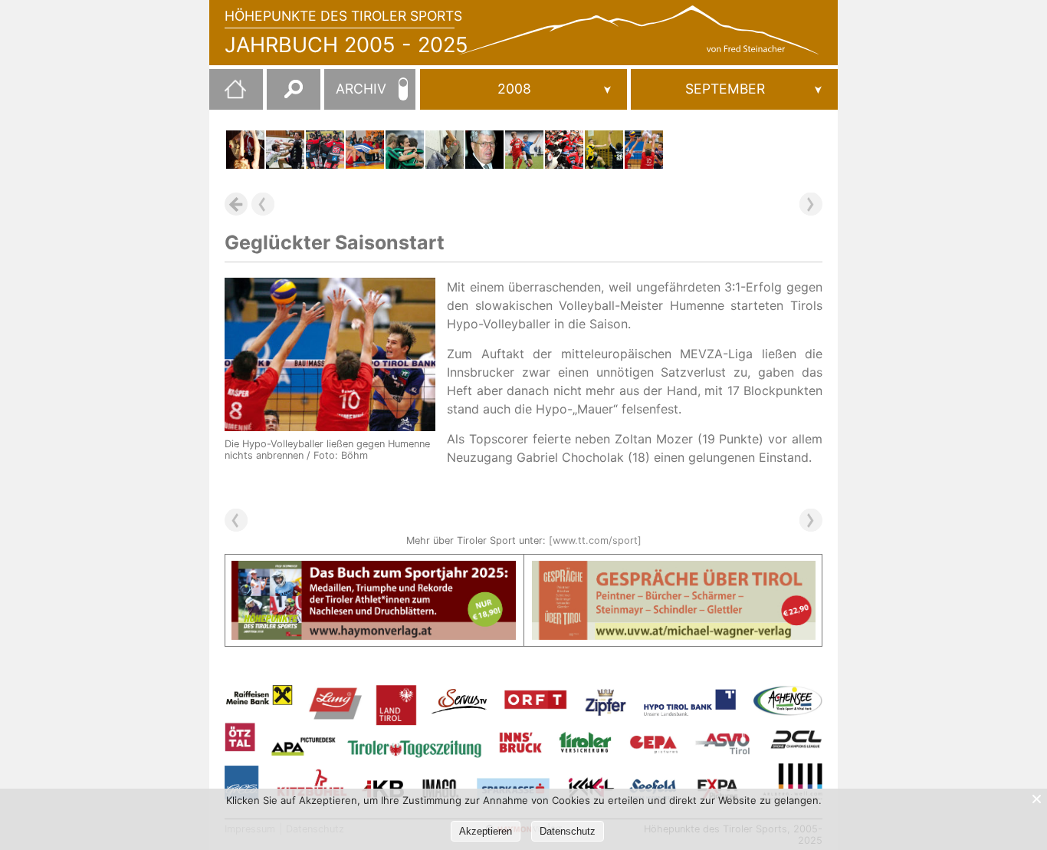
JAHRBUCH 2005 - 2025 (346, 45)
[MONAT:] (734, 89)
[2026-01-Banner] (373, 570)
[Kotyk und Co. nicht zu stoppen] (564, 149)
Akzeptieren (485, 831)
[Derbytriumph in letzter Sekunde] (604, 149)
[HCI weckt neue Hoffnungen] (325, 149)
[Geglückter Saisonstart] (644, 149)
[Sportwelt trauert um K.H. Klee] (484, 149)
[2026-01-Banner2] (674, 570)
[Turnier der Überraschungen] (524, 149)
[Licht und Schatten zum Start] (285, 149)
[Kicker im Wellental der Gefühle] (405, 149)
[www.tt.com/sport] (595, 540)
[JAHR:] (523, 89)
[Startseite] (227, 95)
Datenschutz (568, 831)
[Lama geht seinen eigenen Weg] (444, 149)
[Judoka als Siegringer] (365, 149)
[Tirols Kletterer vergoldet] (245, 149)
